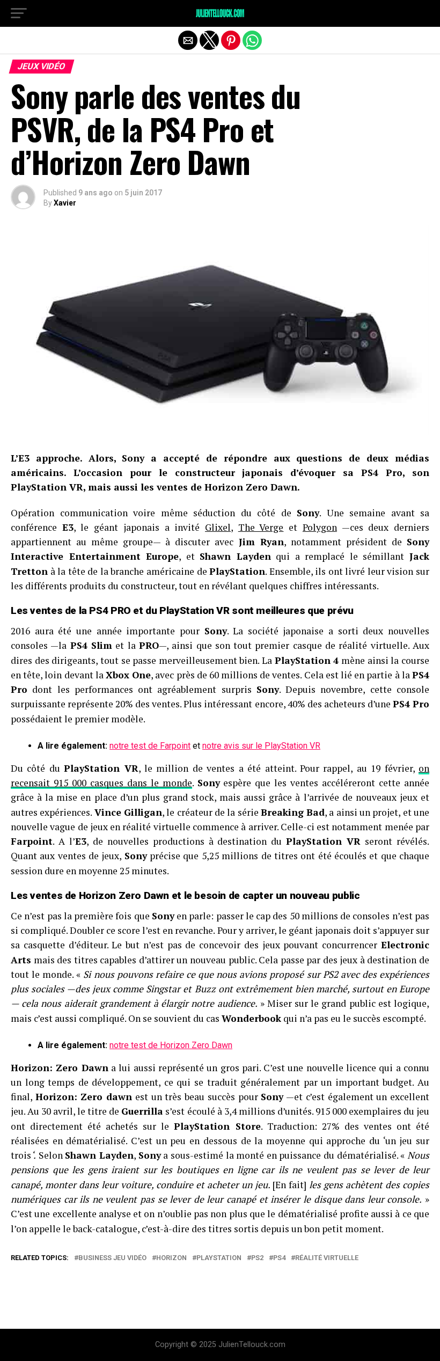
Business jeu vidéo (112, 1258)
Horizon (171, 1258)
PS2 (257, 1258)
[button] (19, 13)
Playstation (218, 1258)
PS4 (279, 1258)
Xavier (65, 203)
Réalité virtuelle (326, 1258)
